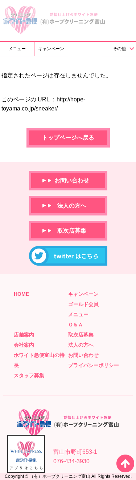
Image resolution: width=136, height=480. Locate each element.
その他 (119, 48)
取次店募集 (71, 230)
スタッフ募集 (29, 375)
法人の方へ (71, 205)
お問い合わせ (71, 180)
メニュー (17, 48)
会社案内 (24, 345)
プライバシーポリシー (93, 365)
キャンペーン (51, 48)
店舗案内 (24, 335)
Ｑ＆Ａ (75, 324)
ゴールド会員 (83, 304)
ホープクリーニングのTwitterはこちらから (68, 256)
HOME (21, 294)
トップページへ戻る (68, 137)
